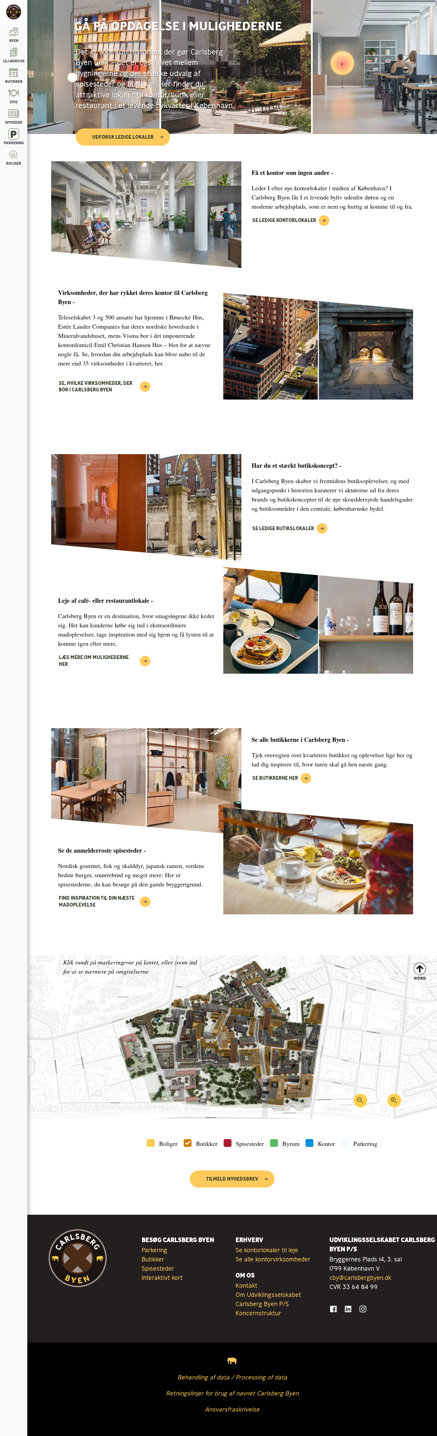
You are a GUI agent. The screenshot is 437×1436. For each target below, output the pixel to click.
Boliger (168, 1143)
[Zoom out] (360, 1103)
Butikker (206, 1143)
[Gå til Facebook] (333, 1309)
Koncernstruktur (258, 1313)
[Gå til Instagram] (363, 1309)
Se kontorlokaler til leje (267, 1250)
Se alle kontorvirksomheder (273, 1259)
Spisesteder (250, 1143)
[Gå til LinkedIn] (348, 1309)
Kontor (326, 1143)
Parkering (365, 1143)
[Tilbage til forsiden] (14, 12)
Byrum (290, 1143)
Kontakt (246, 1285)
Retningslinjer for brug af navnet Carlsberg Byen (232, 1393)
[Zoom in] (394, 1103)
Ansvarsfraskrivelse (232, 1409)
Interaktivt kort (162, 1277)
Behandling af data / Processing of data (232, 1377)
